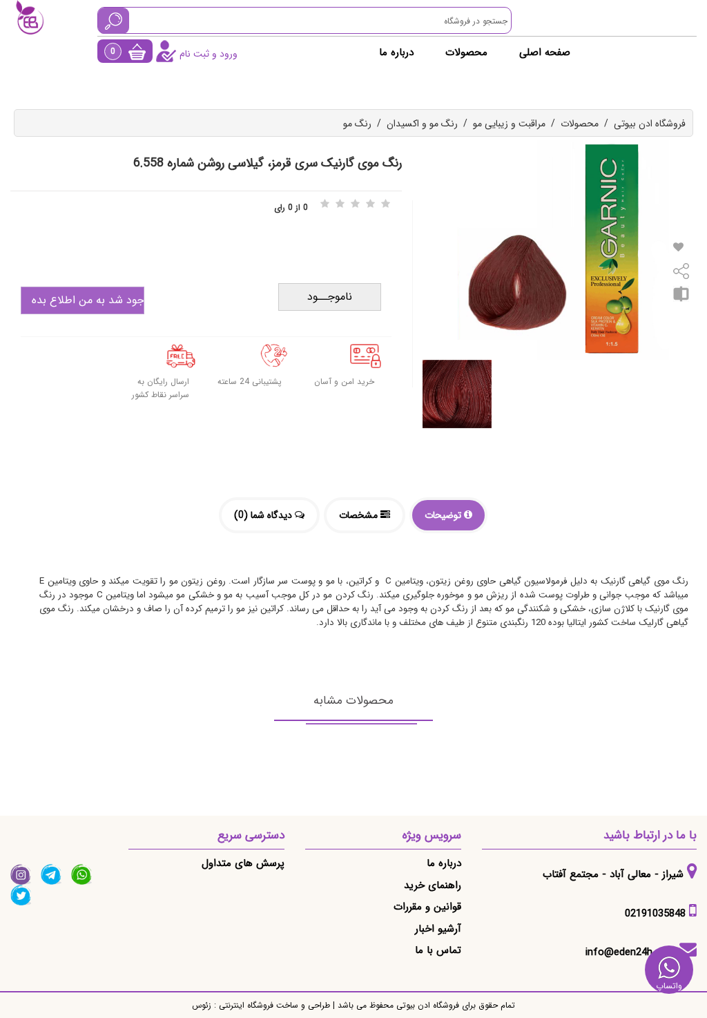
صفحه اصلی (544, 52)
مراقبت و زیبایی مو (509, 123)
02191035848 (655, 913)
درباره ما (396, 52)
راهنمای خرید (432, 885)
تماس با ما (438, 950)
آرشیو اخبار (438, 929)
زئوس (201, 1005)
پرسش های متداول (243, 863)
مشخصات (359, 515)
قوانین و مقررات (427, 907)
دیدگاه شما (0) (264, 515)
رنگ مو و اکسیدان (422, 123)
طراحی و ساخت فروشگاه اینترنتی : (270, 1005)
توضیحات (444, 515)
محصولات (466, 52)
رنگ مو (357, 123)
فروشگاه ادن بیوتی (650, 123)
